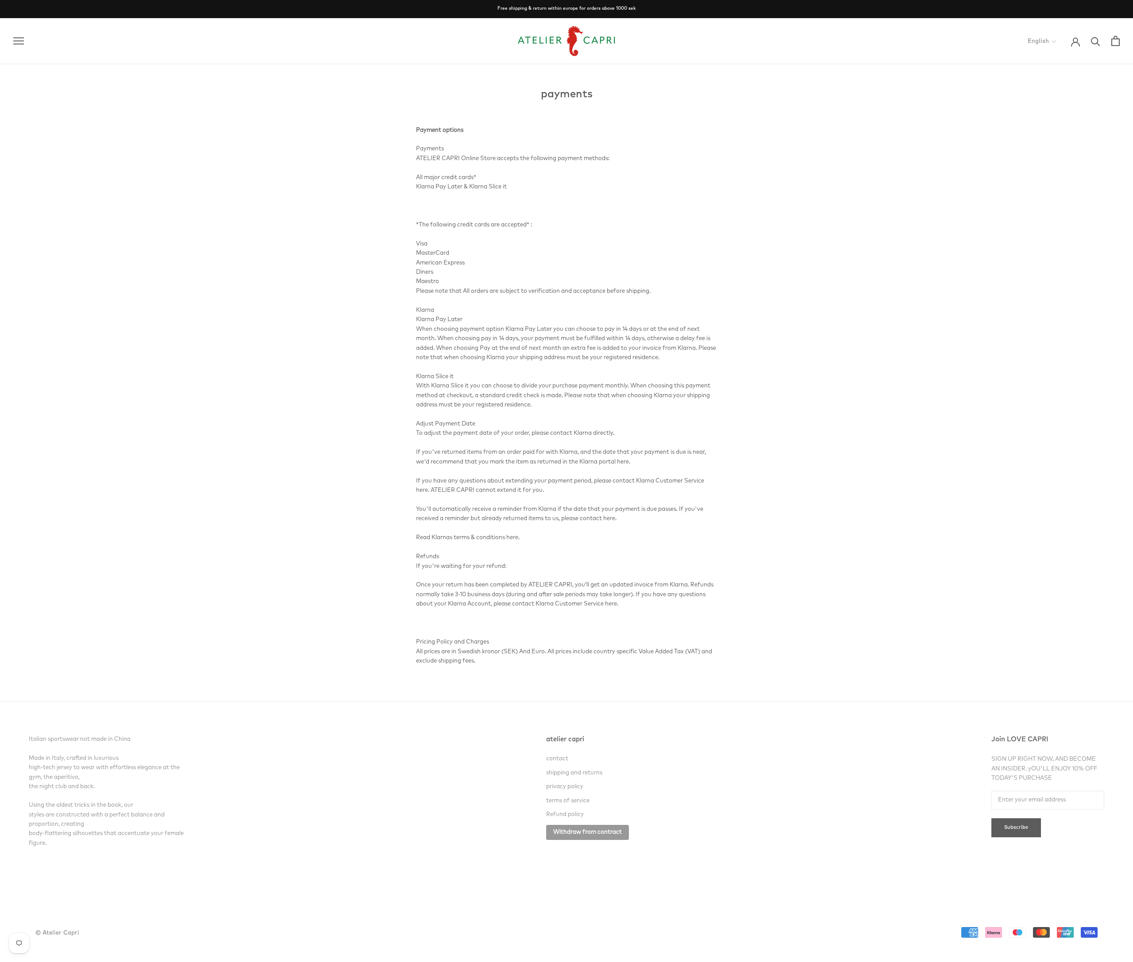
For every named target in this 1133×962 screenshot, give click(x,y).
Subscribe (1016, 827)
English (1038, 41)
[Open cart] (1115, 41)
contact (557, 759)
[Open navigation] (18, 41)
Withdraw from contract (587, 832)
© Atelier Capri (57, 933)
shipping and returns (574, 773)
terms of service (568, 801)
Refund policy (565, 814)
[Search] (1095, 41)
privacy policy (564, 787)
